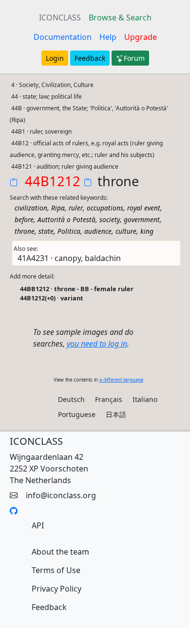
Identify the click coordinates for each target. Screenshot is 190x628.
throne (25, 231)
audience (98, 231)
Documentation (63, 37)
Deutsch (71, 399)
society (109, 219)
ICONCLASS (60, 17)
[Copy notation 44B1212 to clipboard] (15, 183)
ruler (76, 207)
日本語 (116, 414)
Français (108, 399)
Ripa (58, 207)
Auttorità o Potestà (66, 219)
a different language (121, 380)
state (46, 231)
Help (107, 37)
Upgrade (140, 37)
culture (125, 231)
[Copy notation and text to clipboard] (89, 183)
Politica (68, 231)
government (142, 219)
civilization (31, 207)
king (146, 231)
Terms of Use (56, 570)
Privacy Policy (56, 588)
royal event (143, 207)
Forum (134, 58)
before (24, 219)
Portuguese (76, 414)
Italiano (145, 399)
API (38, 525)
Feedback (90, 58)
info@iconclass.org (61, 495)
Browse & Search (120, 17)
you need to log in (97, 343)
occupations (105, 207)
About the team (60, 551)
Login (55, 58)
